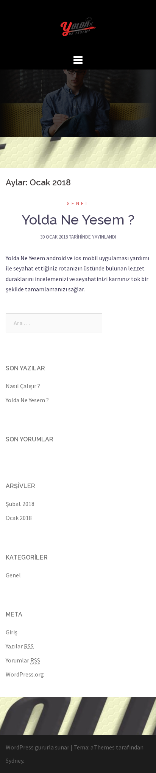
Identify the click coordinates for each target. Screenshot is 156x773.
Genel (78, 203)
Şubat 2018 (20, 503)
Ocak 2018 (19, 518)
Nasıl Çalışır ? (23, 386)
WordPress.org (25, 674)
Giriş (11, 632)
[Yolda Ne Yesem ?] (78, 26)
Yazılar (20, 646)
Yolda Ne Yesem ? (78, 220)
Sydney (14, 760)
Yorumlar (23, 660)
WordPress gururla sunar (37, 747)
